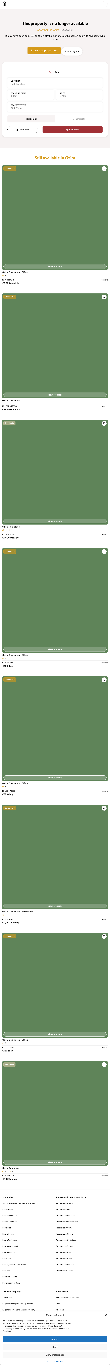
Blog (58, 1304)
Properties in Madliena (65, 1216)
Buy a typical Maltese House (14, 1265)
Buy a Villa (6, 1258)
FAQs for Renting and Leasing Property (18, 1310)
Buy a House (7, 1210)
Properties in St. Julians (66, 1240)
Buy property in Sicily (11, 1283)
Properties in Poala (64, 1258)
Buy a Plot (6, 1228)
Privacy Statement (55, 1361)
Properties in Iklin (63, 1252)
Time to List (7, 1298)
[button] (105, 1315)
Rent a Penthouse (9, 1240)
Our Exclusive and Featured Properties (18, 1203)
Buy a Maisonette (9, 1277)
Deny (55, 1347)
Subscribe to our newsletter (67, 1298)
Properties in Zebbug (65, 1246)
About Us (60, 1310)
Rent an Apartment (10, 1246)
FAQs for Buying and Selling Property (17, 1304)
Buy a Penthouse (9, 1216)
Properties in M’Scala (65, 1265)
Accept (55, 1339)
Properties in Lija (63, 1210)
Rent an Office (8, 1252)
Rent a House (8, 1234)
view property (55, 266)
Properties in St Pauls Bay (67, 1222)
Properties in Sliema (64, 1234)
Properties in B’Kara (64, 1203)
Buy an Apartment (9, 1222)
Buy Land (6, 1271)
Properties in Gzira (64, 1228)
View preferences (55, 1354)
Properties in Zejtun (64, 1271)
